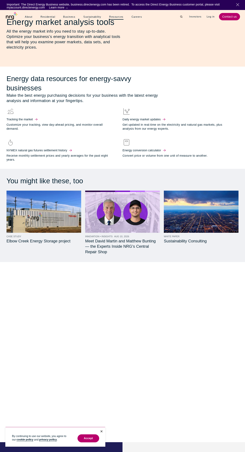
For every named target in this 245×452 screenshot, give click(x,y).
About (29, 16)
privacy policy (48, 439)
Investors (195, 16)
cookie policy (24, 439)
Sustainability (93, 16)
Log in (211, 16)
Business (70, 16)
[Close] (101, 431)
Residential (48, 16)
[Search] (181, 16)
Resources (117, 17)
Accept (88, 438)
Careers (137, 16)
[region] (55, 437)
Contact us (229, 16)
